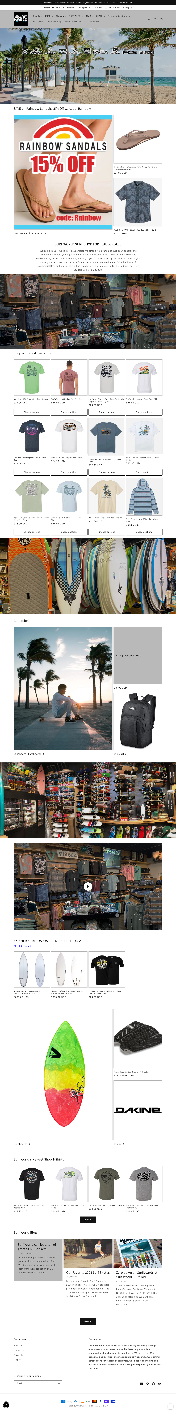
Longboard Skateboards (27, 754)
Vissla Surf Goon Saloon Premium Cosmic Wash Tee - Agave (31, 519)
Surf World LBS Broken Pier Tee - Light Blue (67, 519)
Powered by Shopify (101, 1406)
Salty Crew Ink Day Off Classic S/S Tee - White (142, 458)
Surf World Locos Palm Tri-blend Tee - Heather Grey (142, 1206)
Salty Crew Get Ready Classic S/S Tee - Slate (105, 460)
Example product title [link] (128, 655)
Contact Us (19, 1350)
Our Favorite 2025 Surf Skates (88, 1272)
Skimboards (20, 1144)
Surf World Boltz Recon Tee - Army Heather (107, 1205)
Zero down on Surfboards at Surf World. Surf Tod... (136, 1274)
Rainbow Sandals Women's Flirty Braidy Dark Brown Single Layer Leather (135, 168)
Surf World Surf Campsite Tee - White (66, 457)
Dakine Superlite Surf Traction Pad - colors (131, 1072)
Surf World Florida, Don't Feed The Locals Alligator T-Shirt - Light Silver (106, 400)
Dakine (117, 1144)
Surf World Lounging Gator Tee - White (142, 399)
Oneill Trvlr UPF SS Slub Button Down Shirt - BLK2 (135, 230)
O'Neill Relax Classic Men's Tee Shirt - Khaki (107, 518)
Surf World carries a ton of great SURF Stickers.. (37, 1246)
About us (18, 1345)
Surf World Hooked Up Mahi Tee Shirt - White (67, 1206)
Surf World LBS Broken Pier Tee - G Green (31, 399)
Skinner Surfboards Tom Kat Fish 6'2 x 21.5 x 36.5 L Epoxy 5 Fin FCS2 (69, 992)
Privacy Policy (20, 1355)
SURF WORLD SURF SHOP (83, 1406)
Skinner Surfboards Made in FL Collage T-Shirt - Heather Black (106, 992)
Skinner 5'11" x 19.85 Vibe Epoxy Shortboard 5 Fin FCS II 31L (27, 992)
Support (17, 1360)
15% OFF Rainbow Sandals (29, 233)
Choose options (32, 412)
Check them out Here (25, 946)
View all (88, 1219)
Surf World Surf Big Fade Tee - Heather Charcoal (30, 458)
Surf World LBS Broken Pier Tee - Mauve (68, 399)
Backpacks (120, 754)
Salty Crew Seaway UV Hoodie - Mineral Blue (142, 520)
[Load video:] (88, 886)
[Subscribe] (59, 1383)
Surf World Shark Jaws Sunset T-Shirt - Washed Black (30, 1206)
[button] (37, 16)
